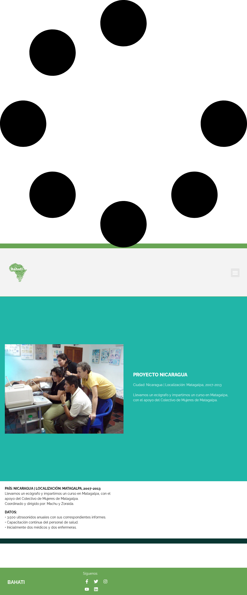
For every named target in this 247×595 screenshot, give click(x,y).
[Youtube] (87, 589)
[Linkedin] (96, 589)
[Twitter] (96, 581)
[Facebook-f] (87, 581)
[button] (235, 272)
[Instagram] (105, 581)
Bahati (16, 582)
